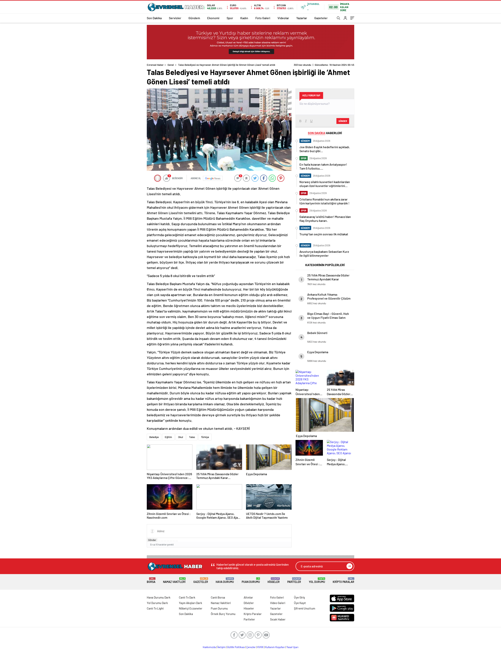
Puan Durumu (251, 580)
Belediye (154, 437)
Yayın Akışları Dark (190, 603)
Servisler (175, 18)
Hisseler (274, 580)
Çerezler (251, 647)
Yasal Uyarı (292, 647)
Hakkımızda (209, 647)
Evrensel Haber (155, 64)
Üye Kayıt (300, 603)
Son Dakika (154, 18)
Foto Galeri (262, 18)
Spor (230, 18)
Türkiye (205, 437)
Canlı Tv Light (155, 608)
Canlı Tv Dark (187, 597)
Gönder (152, 540)
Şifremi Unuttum (304, 608)
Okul (180, 437)
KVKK (260, 647)
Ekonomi (213, 18)
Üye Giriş (299, 597)
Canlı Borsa (218, 597)
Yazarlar (301, 18)
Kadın (244, 18)
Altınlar (248, 597)
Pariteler (294, 580)
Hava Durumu (225, 580)
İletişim (221, 647)
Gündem (194, 18)
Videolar (283, 18)
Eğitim (168, 437)
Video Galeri (277, 603)
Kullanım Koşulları (275, 647)
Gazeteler (321, 18)
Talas (192, 437)
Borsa (151, 580)
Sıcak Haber (278, 619)
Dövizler (249, 603)
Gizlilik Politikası (236, 647)
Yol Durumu (317, 580)
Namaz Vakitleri (174, 580)
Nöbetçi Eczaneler (190, 608)
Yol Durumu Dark (157, 603)
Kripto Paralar (343, 580)
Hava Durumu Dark (158, 597)
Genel (171, 64)
